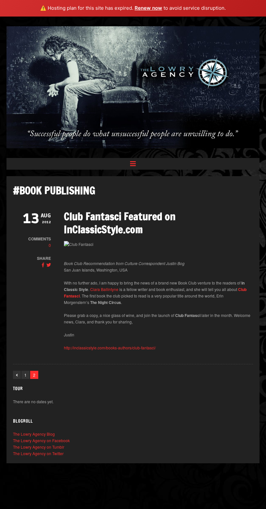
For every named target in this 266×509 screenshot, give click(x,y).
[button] (133, 164)
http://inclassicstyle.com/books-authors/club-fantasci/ (110, 347)
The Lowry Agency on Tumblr (38, 447)
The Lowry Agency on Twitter (38, 453)
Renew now (148, 8)
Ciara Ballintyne (104, 289)
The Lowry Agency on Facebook (41, 440)
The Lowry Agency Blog (34, 434)
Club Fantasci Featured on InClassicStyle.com (119, 223)
